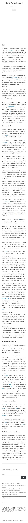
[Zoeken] (23, 477)
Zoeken (3, 474)
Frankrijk (4, 509)
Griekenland (9, 509)
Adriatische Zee (11, 50)
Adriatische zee (6, 298)
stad (6, 109)
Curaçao (11, 508)
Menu (14, 9)
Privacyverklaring (5, 520)
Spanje (7, 511)
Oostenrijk (10, 510)
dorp (23, 424)
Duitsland (23, 508)
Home (3, 469)
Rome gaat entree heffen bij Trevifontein (11, 483)
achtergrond (17, 122)
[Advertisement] (14, 28)
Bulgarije (7, 508)
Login (3, 502)
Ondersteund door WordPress (16, 520)
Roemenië (20, 510)
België (21, 507)
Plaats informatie (10, 469)
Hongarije (15, 509)
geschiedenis (14, 77)
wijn (22, 232)
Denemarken (17, 508)
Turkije (10, 511)
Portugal (15, 510)
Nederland (23, 509)
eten (21, 336)
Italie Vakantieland (14, 3)
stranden (5, 404)
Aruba (18, 507)
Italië (17, 79)
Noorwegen (5, 510)
